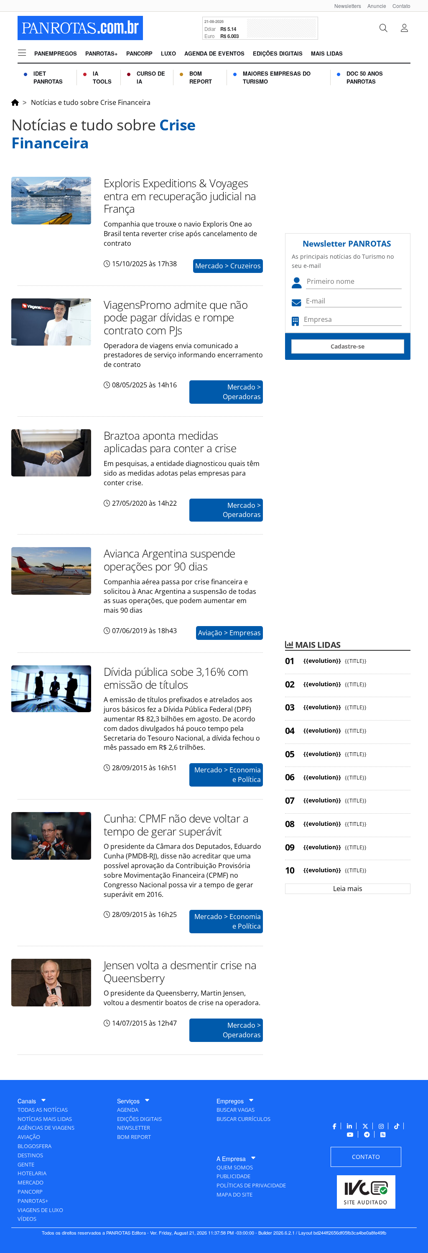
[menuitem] (344, 5)
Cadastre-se (347, 346)
